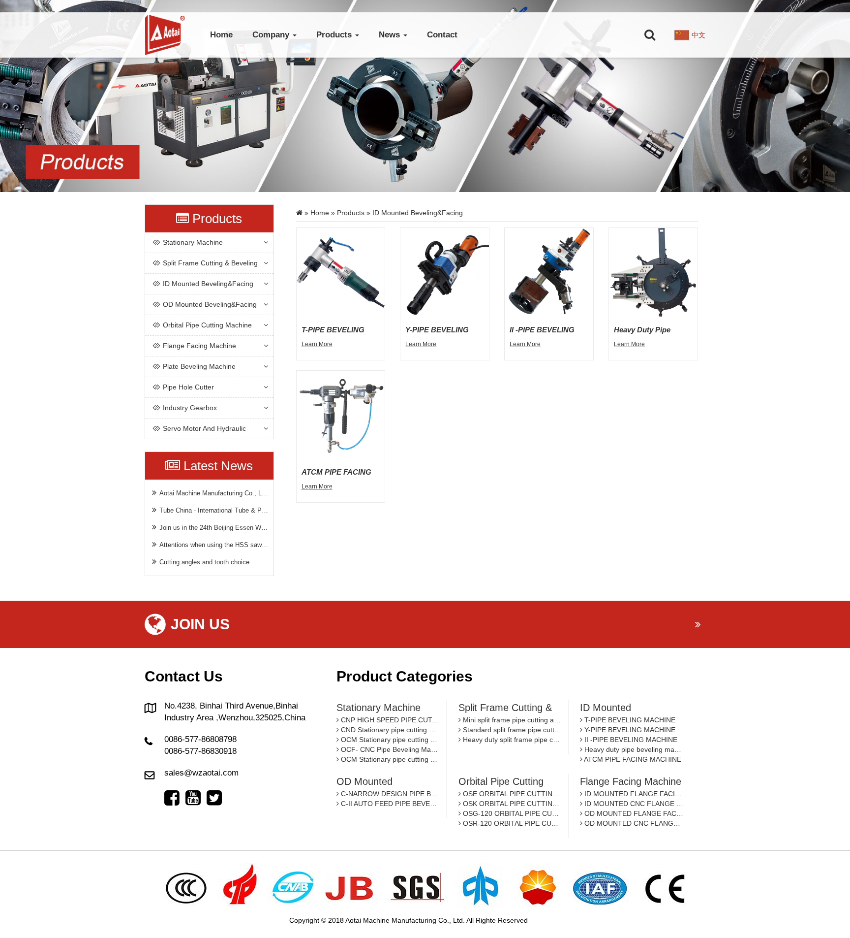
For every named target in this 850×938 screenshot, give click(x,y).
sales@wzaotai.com (201, 772)
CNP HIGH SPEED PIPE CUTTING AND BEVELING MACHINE (389, 720)
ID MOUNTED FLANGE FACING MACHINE (632, 794)
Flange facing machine (199, 346)
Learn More (317, 344)
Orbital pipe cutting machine (207, 325)
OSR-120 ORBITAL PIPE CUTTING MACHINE (511, 823)
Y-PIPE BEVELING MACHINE (628, 730)
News (390, 34)
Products (335, 34)
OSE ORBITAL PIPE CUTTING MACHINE (511, 794)
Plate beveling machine (199, 366)
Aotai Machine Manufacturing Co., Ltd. (214, 493)
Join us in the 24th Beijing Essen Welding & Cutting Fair (214, 527)
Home (221, 34)
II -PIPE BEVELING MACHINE (629, 740)
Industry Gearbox (190, 408)
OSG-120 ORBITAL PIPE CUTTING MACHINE (511, 813)
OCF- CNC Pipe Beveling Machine (389, 749)
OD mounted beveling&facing (210, 304)
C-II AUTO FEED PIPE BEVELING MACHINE (389, 804)
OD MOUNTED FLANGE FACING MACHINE (632, 813)
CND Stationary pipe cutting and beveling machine (389, 730)
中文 (698, 35)
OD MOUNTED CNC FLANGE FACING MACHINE (632, 823)
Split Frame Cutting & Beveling (210, 263)
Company (272, 34)
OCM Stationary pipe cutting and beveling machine (389, 740)
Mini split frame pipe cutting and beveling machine (511, 720)
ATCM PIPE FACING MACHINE (631, 759)
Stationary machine (193, 242)
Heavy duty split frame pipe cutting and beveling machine (511, 740)
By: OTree (545, 920)
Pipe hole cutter (188, 387)
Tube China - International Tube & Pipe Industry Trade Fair (214, 510)
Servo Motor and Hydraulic (204, 428)
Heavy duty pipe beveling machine (632, 749)
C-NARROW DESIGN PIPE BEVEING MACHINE (389, 794)
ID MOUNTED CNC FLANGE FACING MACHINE (632, 804)
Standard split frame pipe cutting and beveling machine (511, 730)
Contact (442, 34)
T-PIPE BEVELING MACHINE (628, 720)
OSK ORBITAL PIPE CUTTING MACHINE (511, 804)
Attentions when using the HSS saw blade (214, 545)
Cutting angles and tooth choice (204, 562)
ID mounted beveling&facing (208, 284)
